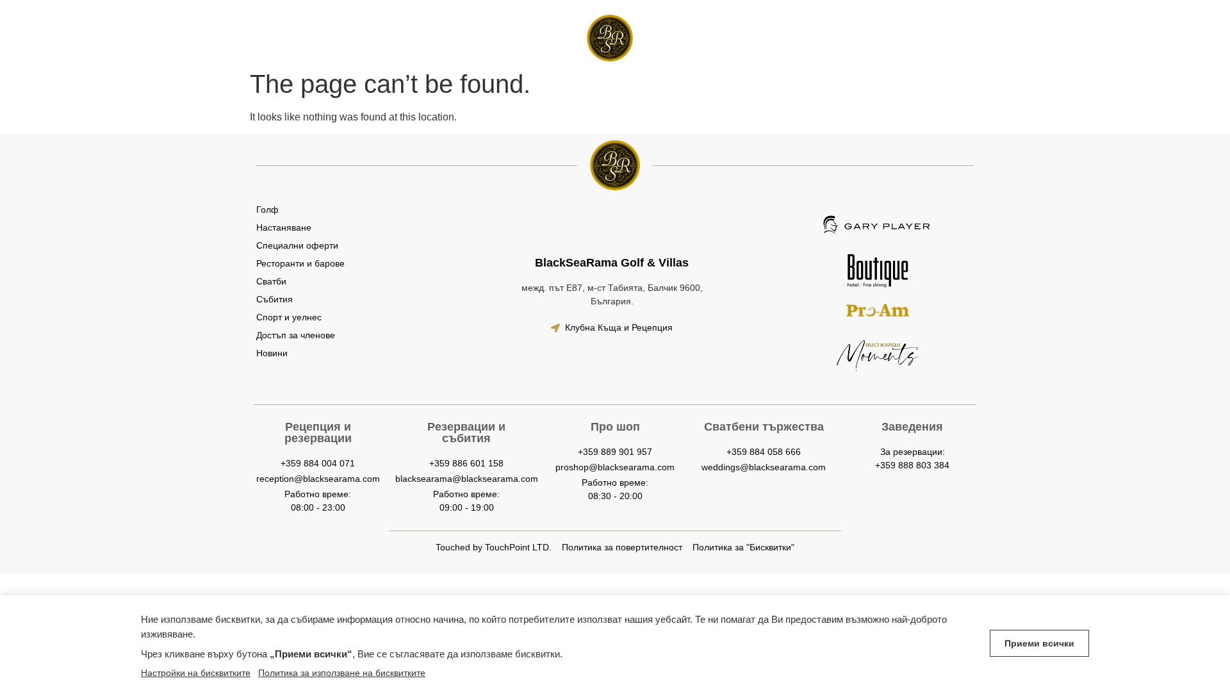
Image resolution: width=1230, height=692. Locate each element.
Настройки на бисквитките (195, 673)
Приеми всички (1039, 643)
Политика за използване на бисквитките (341, 673)
